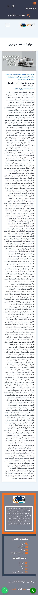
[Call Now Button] (33, 590)
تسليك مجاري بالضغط (28, 74)
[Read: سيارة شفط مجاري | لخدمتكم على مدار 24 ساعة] (19, 61)
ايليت (24, 589)
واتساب (14, 589)
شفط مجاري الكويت (24, 79)
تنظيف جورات (17, 74)
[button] (4, 590)
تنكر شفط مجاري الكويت (22, 77)
